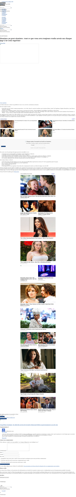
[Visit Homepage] (1, 4)
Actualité (4, 11)
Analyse (4, 13)
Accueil (3, 9)
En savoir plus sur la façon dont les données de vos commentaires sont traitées (41, 466)
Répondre (4, 438)
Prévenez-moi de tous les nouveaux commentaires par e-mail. (15, 460)
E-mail (32, 145)
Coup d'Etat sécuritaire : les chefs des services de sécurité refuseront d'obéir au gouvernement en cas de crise (29, 424)
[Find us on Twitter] (0, 492)
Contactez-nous (2, 5)
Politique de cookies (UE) (7, 1)
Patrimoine (4, 14)
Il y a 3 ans (4, 432)
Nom (1, 452)
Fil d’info (4, 10)
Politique (4, 12)
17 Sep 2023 (2, 43)
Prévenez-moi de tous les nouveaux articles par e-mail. (13, 462)
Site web (2, 456)
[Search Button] (11, 25)
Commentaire (3, 450)
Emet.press (16, 171)
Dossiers (4, 15)
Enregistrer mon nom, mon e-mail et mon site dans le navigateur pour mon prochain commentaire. (23, 458)
